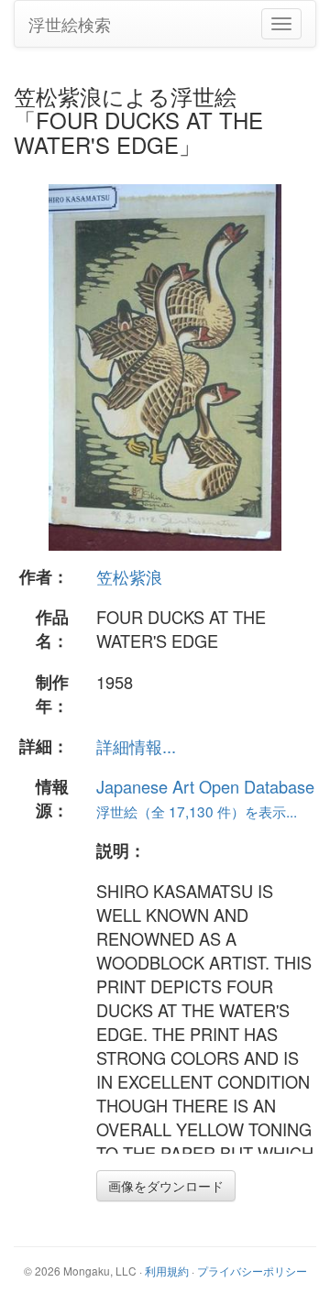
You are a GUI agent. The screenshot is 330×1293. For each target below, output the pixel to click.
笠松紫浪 (129, 576)
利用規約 (167, 1270)
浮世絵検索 (69, 24)
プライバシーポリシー (252, 1270)
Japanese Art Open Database (205, 786)
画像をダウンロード (166, 1186)
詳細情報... (136, 746)
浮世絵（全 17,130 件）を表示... (196, 811)
